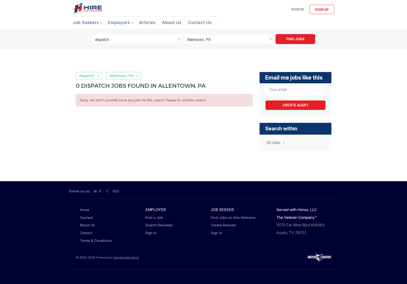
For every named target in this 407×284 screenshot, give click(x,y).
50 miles (274, 142)
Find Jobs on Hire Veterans (233, 218)
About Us (87, 225)
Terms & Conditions (96, 241)
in (95, 191)
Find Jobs (295, 39)
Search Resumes (159, 225)
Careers (86, 233)
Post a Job (154, 218)
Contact (86, 218)
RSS (116, 191)
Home (84, 210)
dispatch (86, 76)
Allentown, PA (121, 76)
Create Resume (223, 225)
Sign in (297, 9)
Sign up (322, 10)
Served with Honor (126, 257)
